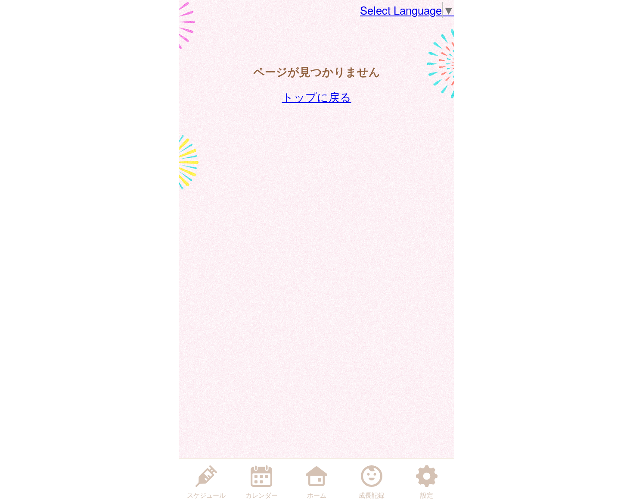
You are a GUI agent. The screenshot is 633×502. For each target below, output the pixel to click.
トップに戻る (316, 96)
